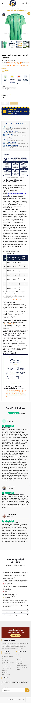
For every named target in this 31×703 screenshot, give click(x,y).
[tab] (6, 155)
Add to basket (14, 103)
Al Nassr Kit (4, 670)
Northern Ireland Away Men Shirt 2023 (15, 393)
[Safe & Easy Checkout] (4, 143)
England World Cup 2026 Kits (7, 657)
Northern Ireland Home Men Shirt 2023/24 (16, 390)
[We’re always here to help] (4, 132)
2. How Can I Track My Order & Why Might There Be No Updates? (14, 605)
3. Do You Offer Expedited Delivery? (11, 609)
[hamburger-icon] (3, 3)
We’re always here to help (12, 131)
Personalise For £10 (6, 94)
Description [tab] (6, 154)
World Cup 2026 (5, 660)
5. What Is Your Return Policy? (10, 615)
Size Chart (18, 659)
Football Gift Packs (6, 666)
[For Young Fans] (4, 127)
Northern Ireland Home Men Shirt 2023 (15, 391)
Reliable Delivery (10, 134)
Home (11, 8)
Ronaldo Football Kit (6, 668)
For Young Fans (9, 127)
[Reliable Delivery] (4, 135)
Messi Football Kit (6, 674)
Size (4, 86)
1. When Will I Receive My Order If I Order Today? (14, 572)
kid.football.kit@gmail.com (9, 323)
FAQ (17, 655)
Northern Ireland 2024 (15, 63)
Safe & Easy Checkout (11, 142)
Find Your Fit (9, 139)
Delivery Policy (19, 663)
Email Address (5, 687)
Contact (18, 669)
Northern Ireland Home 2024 (11, 65)
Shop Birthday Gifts (15, 635)
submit (27, 690)
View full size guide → (17, 299)
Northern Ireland (17, 8)
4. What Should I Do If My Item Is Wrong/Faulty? (14, 612)
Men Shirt (27, 62)
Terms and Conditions (21, 667)
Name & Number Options (12, 145)
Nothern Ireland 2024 (23, 65)
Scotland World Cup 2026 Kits (8, 663)
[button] (28, 44)
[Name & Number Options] (4, 146)
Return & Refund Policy (21, 665)
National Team (18, 62)
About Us (18, 657)
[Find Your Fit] (4, 139)
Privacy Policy (19, 661)
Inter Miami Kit (5, 672)
